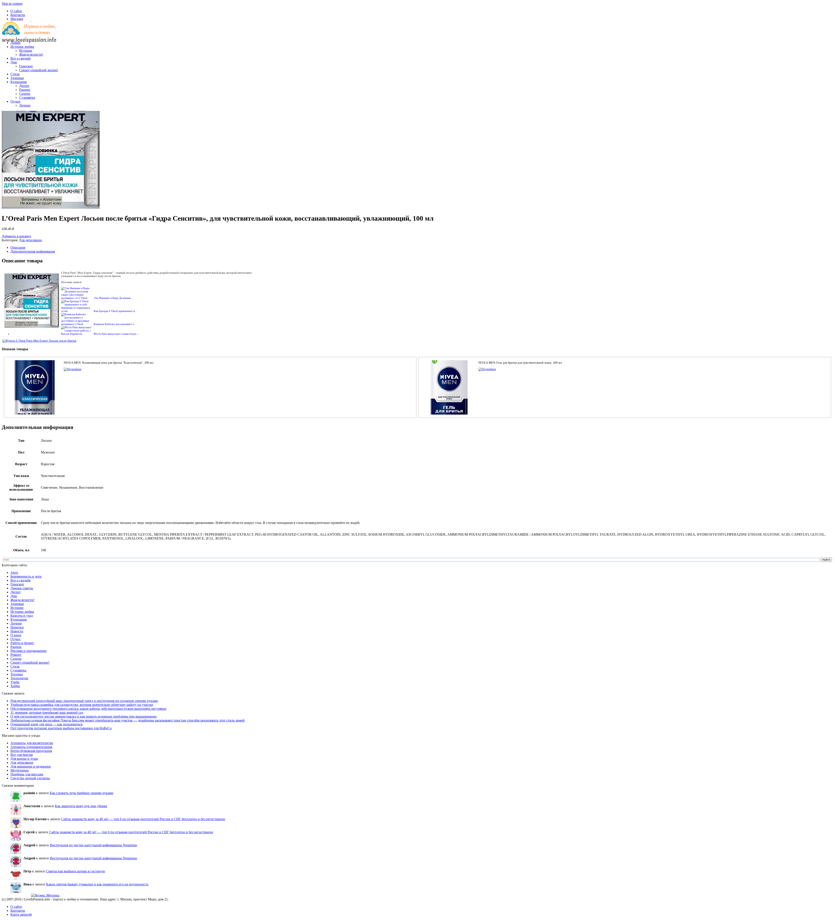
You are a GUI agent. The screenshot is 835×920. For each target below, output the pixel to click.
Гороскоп (26, 66)
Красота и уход (21, 615)
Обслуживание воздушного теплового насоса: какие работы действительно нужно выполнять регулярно (88, 708)
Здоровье (17, 78)
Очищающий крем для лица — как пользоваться (46, 724)
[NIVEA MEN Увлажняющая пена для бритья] (72, 369)
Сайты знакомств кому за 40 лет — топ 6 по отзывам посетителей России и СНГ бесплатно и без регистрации (143, 819)
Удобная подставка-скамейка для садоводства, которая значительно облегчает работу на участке (81, 705)
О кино (15, 635)
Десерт (24, 86)
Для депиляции (30, 240)
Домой (15, 43)
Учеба (14, 682)
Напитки (17, 627)
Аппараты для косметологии (31, 743)
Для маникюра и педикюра (30, 766)
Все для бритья (21, 755)
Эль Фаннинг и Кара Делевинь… (114, 298)
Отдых (15, 101)
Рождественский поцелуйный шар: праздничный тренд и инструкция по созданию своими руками (84, 701)
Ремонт (15, 655)
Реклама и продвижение (28, 651)
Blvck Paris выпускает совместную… (116, 333)
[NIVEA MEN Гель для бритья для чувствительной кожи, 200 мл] (487, 369)
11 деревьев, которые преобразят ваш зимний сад (46, 712)
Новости (16, 631)
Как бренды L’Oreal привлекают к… (116, 311)
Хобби (15, 686)
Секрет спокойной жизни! (38, 70)
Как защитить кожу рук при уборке (81, 806)
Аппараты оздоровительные (31, 747)
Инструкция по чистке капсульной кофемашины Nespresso (93, 845)
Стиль (15, 74)
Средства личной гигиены (30, 778)
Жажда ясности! (31, 54)
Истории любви (22, 46)
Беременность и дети (26, 576)
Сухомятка (27, 97)
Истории (25, 50)
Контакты (17, 15)
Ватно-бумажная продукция (31, 751)
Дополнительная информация (32, 251)
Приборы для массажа (26, 774)
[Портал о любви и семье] (29, 35)
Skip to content (12, 3)
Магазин (16, 19)
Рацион (24, 90)
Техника (16, 674)
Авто (14, 572)
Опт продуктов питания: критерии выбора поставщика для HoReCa (61, 728)
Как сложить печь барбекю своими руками (81, 793)
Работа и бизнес (22, 643)
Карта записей (21, 914)
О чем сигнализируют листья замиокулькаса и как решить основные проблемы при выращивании (83, 716)
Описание (17, 247)
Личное (24, 105)
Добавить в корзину (16, 236)
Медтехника (19, 770)
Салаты (24, 93)
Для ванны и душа (24, 758)
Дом (13, 62)
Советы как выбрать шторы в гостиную (75, 871)
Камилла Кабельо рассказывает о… (115, 324)
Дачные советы (21, 588)
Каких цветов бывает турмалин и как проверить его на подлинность (97, 884)
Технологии (19, 678)
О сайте (16, 11)
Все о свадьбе (20, 58)
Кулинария (18, 82)
